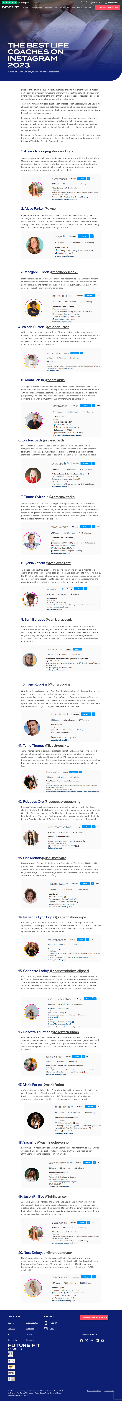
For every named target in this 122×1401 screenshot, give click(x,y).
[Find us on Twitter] (86, 1340)
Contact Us (88, 8)
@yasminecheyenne (53, 1142)
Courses (25, 8)
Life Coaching (94, 104)
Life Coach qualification (49, 104)
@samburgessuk (59, 619)
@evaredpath (53, 440)
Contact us (30, 1340)
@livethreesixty (57, 745)
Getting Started (36, 8)
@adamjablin (55, 380)
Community (12, 1340)
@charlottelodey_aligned (69, 971)
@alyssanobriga (60, 151)
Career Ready (59, 8)
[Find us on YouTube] (102, 1340)
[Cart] (86, 2)
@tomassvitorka (62, 497)
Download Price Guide (107, 8)
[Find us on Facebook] (81, 1340)
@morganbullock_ (64, 272)
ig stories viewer (39, 124)
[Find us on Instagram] (92, 1340)
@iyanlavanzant (58, 563)
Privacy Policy (109, 1391)
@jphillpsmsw (56, 1196)
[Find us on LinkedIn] (97, 1340)
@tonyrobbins (59, 684)
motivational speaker (56, 694)
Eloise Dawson (24, 72)
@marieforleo (53, 1085)
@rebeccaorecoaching (62, 802)
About (79, 8)
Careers (29, 1334)
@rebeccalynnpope (70, 917)
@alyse (50, 209)
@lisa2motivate (54, 858)
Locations (48, 8)
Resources (70, 8)
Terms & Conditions (94, 1391)
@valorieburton (57, 327)
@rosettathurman (65, 1032)
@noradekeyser (59, 1253)
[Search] (81, 2)
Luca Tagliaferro (51, 72)
